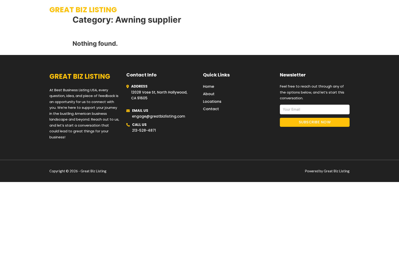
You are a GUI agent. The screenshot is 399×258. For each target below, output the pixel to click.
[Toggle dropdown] (348, 10)
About (209, 94)
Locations (315, 10)
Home (293, 10)
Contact (211, 109)
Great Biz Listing (83, 9)
